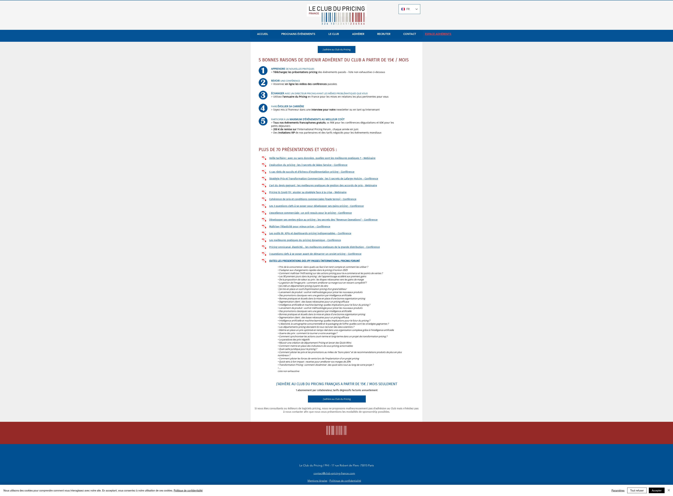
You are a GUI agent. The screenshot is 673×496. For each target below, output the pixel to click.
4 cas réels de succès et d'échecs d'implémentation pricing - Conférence (311, 171)
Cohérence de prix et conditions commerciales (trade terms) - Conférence (312, 199)
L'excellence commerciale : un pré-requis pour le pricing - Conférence (310, 212)
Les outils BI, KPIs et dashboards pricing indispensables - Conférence (310, 233)
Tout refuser (637, 490)
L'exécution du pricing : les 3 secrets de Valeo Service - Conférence (308, 165)
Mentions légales (317, 480)
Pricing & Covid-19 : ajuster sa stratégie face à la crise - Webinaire (307, 192)
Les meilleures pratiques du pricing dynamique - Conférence (305, 240)
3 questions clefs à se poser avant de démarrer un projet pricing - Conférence (315, 253)
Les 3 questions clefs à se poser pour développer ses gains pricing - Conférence (316, 206)
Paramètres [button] (617, 490)
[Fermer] (669, 490)
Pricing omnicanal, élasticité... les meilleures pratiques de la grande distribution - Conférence (324, 247)
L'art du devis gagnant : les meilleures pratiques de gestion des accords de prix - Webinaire (323, 185)
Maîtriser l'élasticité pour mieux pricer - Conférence (299, 226)
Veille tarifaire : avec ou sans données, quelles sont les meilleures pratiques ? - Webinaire (322, 158)
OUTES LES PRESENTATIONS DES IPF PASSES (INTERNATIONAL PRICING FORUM (314, 260)
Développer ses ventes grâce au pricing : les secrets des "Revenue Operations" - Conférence (323, 219)
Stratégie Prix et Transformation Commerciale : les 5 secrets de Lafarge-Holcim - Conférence (323, 178)
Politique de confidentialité (345, 480)
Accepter (657, 490)
